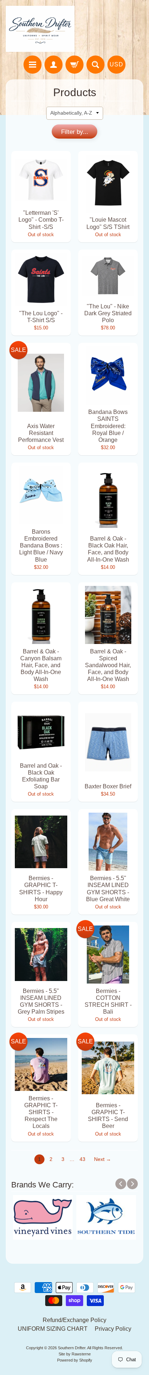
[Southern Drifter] (40, 29)
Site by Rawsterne (75, 1354)
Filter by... (74, 131)
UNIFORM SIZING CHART (53, 1329)
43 (82, 1159)
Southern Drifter (71, 1348)
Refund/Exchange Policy (74, 1320)
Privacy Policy (113, 1329)
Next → (102, 1159)
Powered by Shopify (74, 1360)
